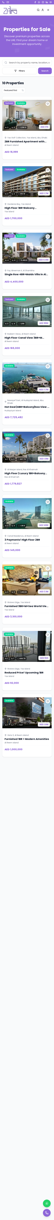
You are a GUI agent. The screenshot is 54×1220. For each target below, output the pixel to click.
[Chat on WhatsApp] (47, 1203)
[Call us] (47, 1213)
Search (44, 70)
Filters (22, 70)
